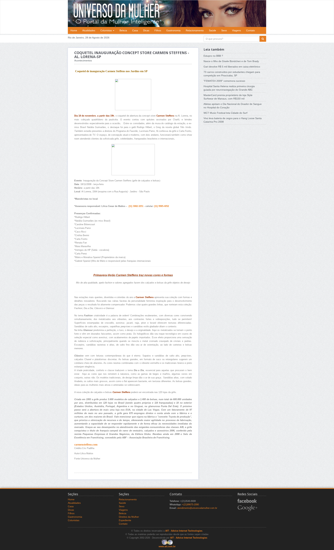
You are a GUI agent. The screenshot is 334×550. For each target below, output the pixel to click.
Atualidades (88, 30)
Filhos (157, 30)
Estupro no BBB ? (213, 55)
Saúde (212, 30)
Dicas (146, 30)
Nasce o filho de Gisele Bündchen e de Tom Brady (231, 61)
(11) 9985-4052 (161, 206)
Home (73, 30)
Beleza (123, 30)
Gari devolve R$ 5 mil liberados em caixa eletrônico (232, 66)
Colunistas (106, 30)
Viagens (236, 30)
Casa (135, 30)
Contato (250, 30)
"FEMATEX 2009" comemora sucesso (224, 80)
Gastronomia (173, 30)
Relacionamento (195, 30)
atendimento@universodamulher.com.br (197, 508)
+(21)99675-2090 (190, 504)
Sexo (224, 30)
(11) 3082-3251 (136, 206)
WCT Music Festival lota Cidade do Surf (225, 112)
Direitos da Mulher (129, 516)
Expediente (125, 520)
